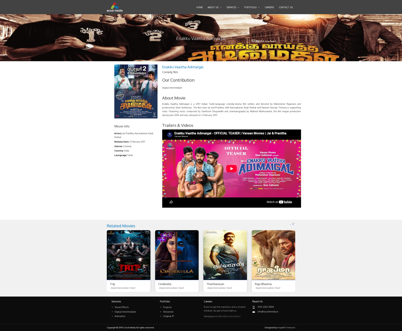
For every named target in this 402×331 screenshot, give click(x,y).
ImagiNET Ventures (286, 327)
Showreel (168, 311)
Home (199, 7)
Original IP (168, 316)
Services (231, 7)
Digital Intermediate (125, 311)
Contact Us (286, 7)
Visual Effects (122, 307)
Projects (167, 307)
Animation (120, 316)
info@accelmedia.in (268, 311)
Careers (269, 7)
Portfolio (250, 7)
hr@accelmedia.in (231, 316)
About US (213, 7)
